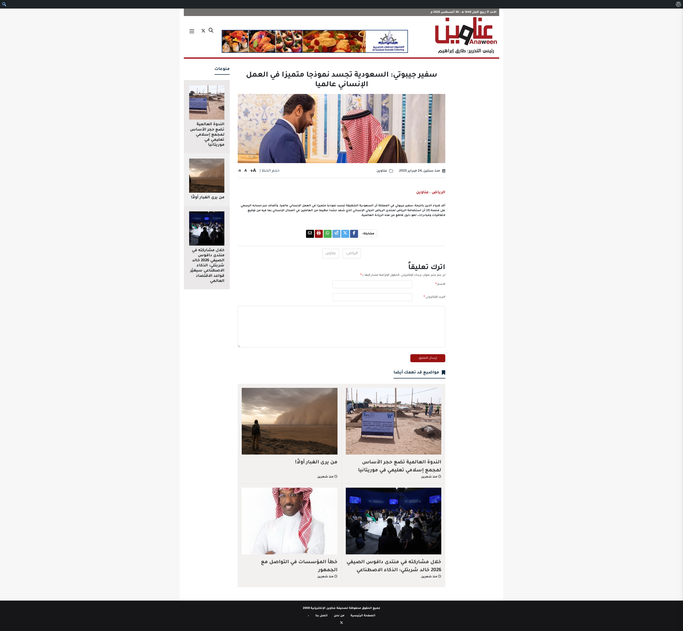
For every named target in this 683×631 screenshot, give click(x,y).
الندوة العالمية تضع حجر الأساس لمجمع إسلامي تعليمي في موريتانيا (399, 466)
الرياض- (352, 253)
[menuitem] (678, 4)
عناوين (381, 171)
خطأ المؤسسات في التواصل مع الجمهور (299, 566)
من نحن (339, 615)
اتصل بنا (321, 615)
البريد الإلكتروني (434, 297)
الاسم (440, 284)
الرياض (438, 193)
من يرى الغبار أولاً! (316, 462)
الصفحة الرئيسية (363, 615)
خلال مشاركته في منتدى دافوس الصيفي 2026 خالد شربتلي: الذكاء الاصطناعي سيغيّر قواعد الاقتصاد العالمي (394, 570)
